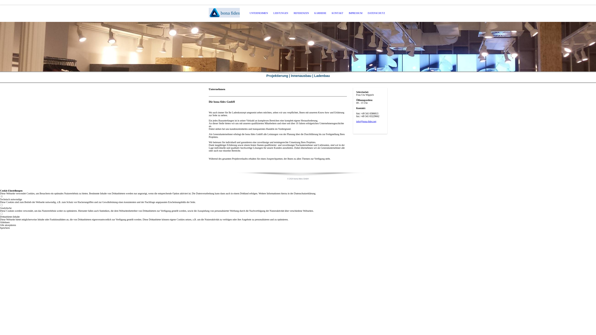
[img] (224, 13)
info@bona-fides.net (366, 121)
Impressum (355, 13)
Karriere (320, 13)
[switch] (1, 196)
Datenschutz (376, 13)
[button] (158, 222)
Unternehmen (259, 13)
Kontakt (337, 13)
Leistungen (280, 13)
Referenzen (301, 13)
